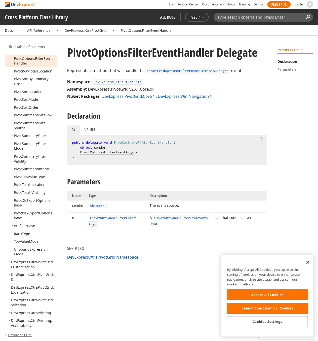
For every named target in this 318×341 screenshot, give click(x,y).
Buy (171, 4)
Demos (259, 4)
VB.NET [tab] (89, 130)
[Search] (307, 17)
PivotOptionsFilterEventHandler (147, 30)
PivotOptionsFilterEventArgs (107, 152)
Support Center (188, 4)
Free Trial (279, 4)
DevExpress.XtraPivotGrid (86, 30)
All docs (167, 17)
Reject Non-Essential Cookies (267, 308)
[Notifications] (310, 4)
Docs (9, 30)
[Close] (307, 262)
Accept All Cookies (267, 295)
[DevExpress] (20, 4)
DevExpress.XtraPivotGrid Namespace (102, 257)
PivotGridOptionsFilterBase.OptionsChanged (188, 70)
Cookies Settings (267, 321)
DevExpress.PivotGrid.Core (127, 96)
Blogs (231, 4)
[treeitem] (33, 61)
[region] (267, 296)
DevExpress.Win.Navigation (183, 96)
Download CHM (20, 335)
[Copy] (261, 138)
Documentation (213, 4)
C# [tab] (74, 130)
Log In (298, 4)
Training (244, 4)
